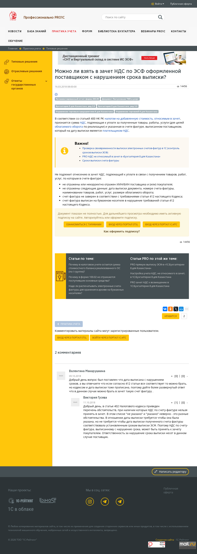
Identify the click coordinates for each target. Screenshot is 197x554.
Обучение (15, 41)
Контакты (178, 31)
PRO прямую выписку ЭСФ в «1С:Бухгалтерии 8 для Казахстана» (157, 266)
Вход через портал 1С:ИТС (161, 224)
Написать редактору (172, 471)
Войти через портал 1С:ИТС (109, 337)
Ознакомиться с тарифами (83, 224)
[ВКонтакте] (165, 309)
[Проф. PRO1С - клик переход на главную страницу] (13, 16)
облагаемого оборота (69, 126)
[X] (176, 309)
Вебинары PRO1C (153, 31)
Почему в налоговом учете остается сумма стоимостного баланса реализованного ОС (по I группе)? (94, 268)
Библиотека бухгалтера (116, 31)
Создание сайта (165, 539)
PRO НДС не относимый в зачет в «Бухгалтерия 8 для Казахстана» (121, 156)
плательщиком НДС (116, 130)
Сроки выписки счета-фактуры (100, 160)
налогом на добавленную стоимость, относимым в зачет (142, 118)
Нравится (170, 316)
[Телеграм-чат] (120, 502)
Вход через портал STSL (123, 224)
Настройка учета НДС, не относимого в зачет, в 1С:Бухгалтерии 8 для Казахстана (157, 275)
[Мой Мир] (181, 309)
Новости (15, 31)
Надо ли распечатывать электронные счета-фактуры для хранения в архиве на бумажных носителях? (96, 289)
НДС (83, 122)
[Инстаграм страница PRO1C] (90, 502)
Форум (87, 31)
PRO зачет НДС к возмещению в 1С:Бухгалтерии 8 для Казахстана (149, 284)
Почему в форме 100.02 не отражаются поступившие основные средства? (92, 278)
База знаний (36, 31)
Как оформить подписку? (122, 231)
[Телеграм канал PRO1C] (105, 502)
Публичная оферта (181, 3)
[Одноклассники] (170, 309)
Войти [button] (158, 3)
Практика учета (64, 31)
